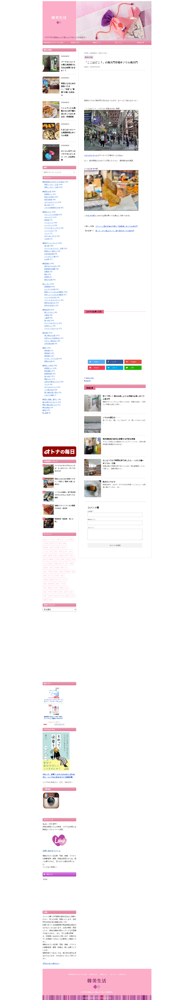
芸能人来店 (58, 563)
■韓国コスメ (97, 42)
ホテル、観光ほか (50, 341)
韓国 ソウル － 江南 (51, 187)
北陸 (50, 600)
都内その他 (58, 596)
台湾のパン (48, 326)
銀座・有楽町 (59, 571)
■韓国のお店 (75, 42)
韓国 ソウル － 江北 (51, 184)
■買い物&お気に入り (50, 405)
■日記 (45, 410)
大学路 (46, 543)
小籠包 (46, 315)
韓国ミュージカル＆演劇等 (53, 292)
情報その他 (48, 361)
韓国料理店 (48, 373)
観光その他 (90, 378)
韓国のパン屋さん (50, 251)
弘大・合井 (68, 551)
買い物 (46, 246)
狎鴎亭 (51, 559)
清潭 (62, 559)
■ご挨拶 (45, 413)
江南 (57, 559)
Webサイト (92, 519)
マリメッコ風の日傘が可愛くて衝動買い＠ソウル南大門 (116, 226)
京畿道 (46, 271)
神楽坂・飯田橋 (49, 580)
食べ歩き (47, 205)
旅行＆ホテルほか (50, 266)
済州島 (46, 277)
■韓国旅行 (46, 263)
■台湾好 (45, 333)
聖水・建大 (69, 555)
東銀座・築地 (70, 571)
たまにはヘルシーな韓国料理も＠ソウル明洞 (68, 132)
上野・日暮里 (69, 563)
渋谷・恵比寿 (48, 588)
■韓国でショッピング (50, 243)
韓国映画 (47, 286)
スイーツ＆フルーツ (51, 323)
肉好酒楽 (47, 371)
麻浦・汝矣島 (48, 555)
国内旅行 (47, 356)
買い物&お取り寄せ (51, 392)
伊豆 (72, 596)
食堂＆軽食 (48, 199)
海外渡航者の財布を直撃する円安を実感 (119, 439)
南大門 (88, 381)
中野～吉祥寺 (48, 596)
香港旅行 (47, 353)
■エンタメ (118, 42)
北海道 (67, 596)
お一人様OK (57, 539)
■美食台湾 (140, 42)
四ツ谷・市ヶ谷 (61, 580)
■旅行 (45, 348)
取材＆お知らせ (49, 303)
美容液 (46, 220)
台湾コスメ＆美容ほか (52, 338)
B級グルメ (48, 379)
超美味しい (48, 194)
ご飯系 (46, 318)
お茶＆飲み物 (49, 254)
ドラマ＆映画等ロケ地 (52, 208)
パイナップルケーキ (51, 328)
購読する (49, 874)
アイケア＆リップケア (52, 228)
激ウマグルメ (49, 312)
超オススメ (47, 539)
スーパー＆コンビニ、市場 (53, 248)
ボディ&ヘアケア (50, 236)
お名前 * (90, 511)
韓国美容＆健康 (49, 269)
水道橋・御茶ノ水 (60, 567)
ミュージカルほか (50, 297)
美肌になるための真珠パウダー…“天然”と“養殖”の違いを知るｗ (68, 89)
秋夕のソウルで (109, 482)
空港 (73, 559)
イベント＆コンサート (52, 300)
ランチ (46, 384)
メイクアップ (49, 225)
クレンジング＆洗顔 (51, 214)
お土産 (46, 259)
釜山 (45, 274)
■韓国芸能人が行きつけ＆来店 (53, 42)
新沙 (45, 559)
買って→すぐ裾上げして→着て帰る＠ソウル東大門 (114, 231)
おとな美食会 (48, 563)
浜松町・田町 (59, 575)
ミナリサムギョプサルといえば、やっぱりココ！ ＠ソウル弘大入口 (65, 468)
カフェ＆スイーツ (50, 202)
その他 (46, 239)
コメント (91, 527)
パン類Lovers (49, 390)
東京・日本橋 (48, 571)
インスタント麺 (49, 256)
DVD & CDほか (49, 305)
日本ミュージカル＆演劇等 (53, 295)
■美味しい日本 (48, 365)
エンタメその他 (49, 289)
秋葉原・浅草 (48, 567)
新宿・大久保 (60, 584)
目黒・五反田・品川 (65, 592)
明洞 (57, 547)
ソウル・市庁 (48, 551)
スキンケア (48, 217)
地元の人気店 (49, 197)
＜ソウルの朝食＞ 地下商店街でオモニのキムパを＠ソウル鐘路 (65, 494)
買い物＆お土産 (49, 335)
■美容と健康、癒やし (50, 399)
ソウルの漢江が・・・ (112, 417)
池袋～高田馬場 (49, 584)
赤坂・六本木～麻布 (50, 592)
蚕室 (68, 559)
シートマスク (49, 231)
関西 (45, 600)
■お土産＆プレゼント (50, 402)
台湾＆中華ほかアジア (52, 382)
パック (46, 233)
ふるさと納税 (49, 395)
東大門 (52, 543)
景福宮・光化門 (49, 547)
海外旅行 (47, 350)
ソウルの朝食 (68, 539)
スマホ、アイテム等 (51, 358)
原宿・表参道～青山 (61, 588)
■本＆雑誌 (46, 407)
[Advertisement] (115, 84)
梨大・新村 (58, 551)
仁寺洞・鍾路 (61, 543)
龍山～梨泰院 (59, 555)
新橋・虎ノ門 (48, 575)
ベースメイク (49, 223)
